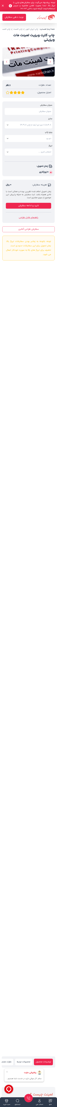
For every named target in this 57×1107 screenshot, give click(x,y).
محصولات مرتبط (23, 1061)
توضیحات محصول (43, 1061)
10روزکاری (44, 172)
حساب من (39, 1104)
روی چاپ (48, 132)
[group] (28, 62)
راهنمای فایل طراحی (28, 217)
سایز (50, 118)
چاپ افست (18, 29)
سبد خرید (6, 1104)
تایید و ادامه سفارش (28, 205)
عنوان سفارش (46, 105)
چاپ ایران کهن (31, 29)
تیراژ (50, 145)
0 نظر (8, 85)
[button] (50, 62)
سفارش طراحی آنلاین (28, 229)
